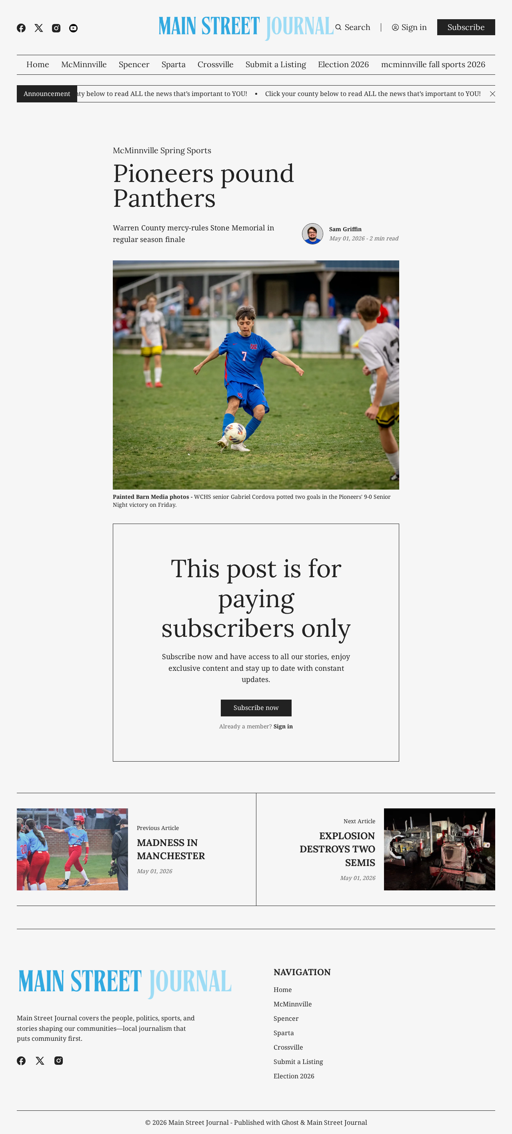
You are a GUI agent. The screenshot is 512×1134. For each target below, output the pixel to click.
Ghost (290, 1122)
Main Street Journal (198, 1122)
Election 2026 (343, 64)
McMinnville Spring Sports (162, 150)
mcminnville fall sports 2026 (433, 64)
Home (37, 64)
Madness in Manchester (171, 849)
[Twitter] (38, 28)
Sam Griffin (345, 229)
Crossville (216, 64)
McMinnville (84, 64)
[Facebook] (21, 28)
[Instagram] (56, 28)
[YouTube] (73, 28)
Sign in (283, 726)
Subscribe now (256, 707)
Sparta (174, 64)
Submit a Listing (276, 64)
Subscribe (466, 27)
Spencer (134, 64)
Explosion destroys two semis (337, 849)
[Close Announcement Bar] (492, 93)
